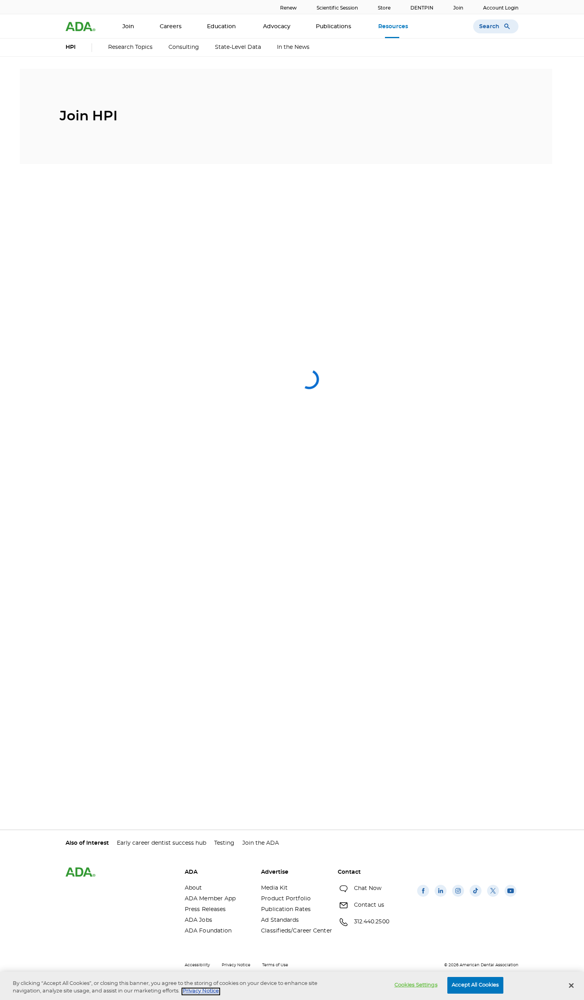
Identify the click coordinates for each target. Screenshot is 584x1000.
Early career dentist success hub (161, 843)
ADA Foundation (208, 931)
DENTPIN (421, 8)
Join (458, 8)
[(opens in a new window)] (423, 897)
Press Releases (205, 909)
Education (222, 26)
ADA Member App (210, 899)
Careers (171, 26)
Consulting (183, 47)
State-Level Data (238, 47)
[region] (292, 986)
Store (384, 8)
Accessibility (197, 965)
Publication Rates (286, 909)
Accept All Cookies (475, 985)
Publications (334, 26)
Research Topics (130, 47)
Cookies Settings (415, 985)
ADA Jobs (198, 920)
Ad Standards (280, 920)
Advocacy (276, 26)
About (193, 888)
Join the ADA (260, 843)
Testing (224, 843)
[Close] (571, 985)
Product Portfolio (286, 899)
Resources (394, 26)
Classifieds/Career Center (293, 931)
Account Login (500, 8)
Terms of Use (275, 965)
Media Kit (274, 888)
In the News (293, 47)
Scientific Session (337, 8)
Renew (288, 8)
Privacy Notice (236, 965)
